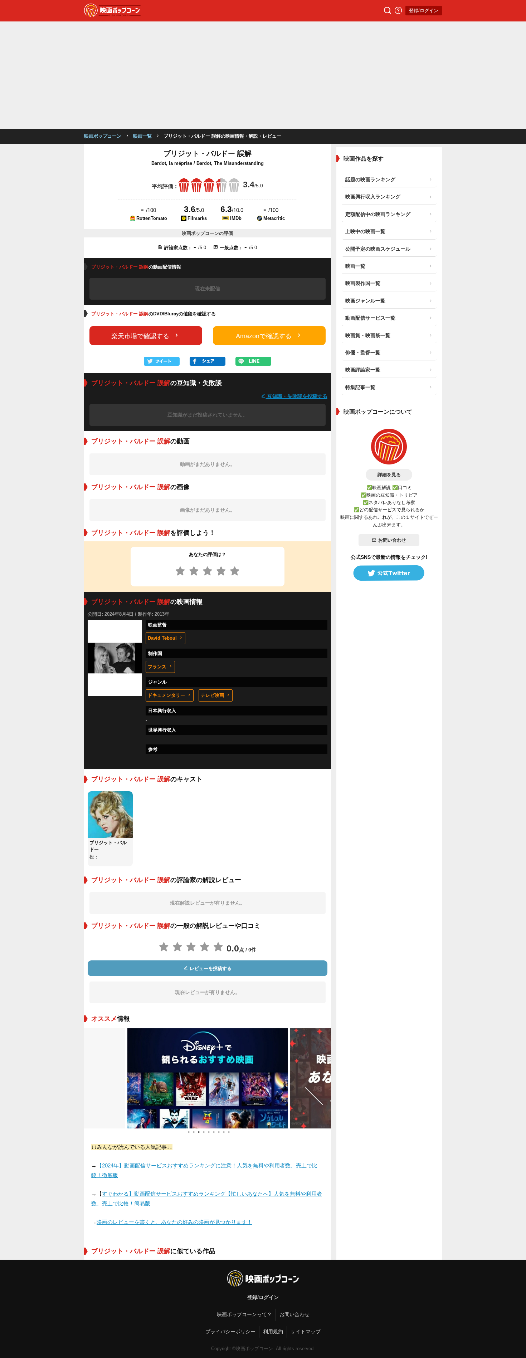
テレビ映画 (212, 695)
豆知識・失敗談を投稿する (296, 396)
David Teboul (162, 638)
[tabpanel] (207, 1078)
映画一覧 (142, 136)
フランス (157, 666)
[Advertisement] (263, 75)
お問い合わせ (392, 540)
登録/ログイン (423, 10)
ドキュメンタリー (166, 695)
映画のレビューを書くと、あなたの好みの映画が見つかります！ (174, 1222)
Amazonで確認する (264, 336)
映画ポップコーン (102, 136)
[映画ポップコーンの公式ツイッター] (389, 573)
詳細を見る (389, 474)
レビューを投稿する (210, 968)
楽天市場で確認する (140, 336)
